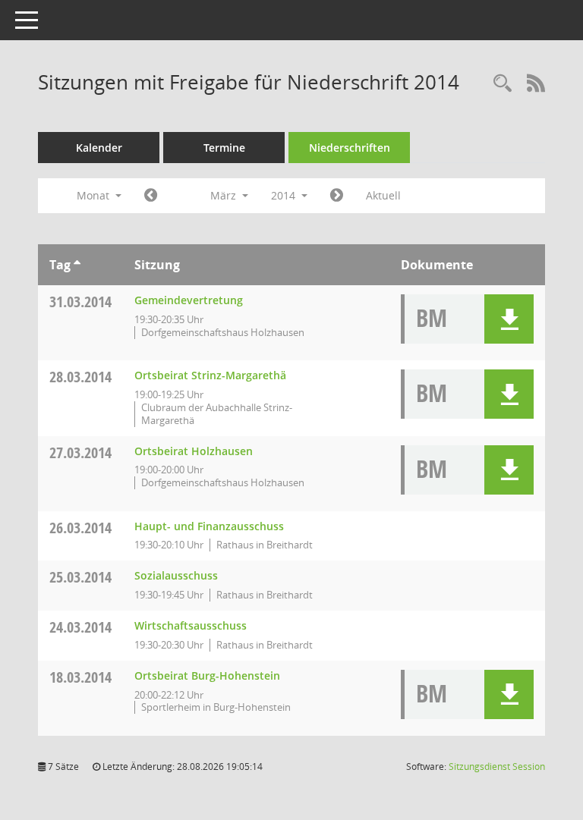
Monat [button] (94, 195)
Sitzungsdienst (497, 766)
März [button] (224, 195)
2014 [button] (284, 195)
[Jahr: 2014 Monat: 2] (151, 195)
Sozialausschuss (176, 575)
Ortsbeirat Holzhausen (193, 451)
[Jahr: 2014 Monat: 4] (337, 195)
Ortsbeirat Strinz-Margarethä (210, 375)
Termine (224, 147)
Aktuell (383, 195)
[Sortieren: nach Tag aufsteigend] (77, 264)
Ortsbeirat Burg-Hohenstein (207, 675)
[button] (509, 319)
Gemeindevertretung (188, 300)
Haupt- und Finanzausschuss (209, 526)
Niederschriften (349, 147)
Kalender (99, 147)
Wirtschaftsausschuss (190, 625)
